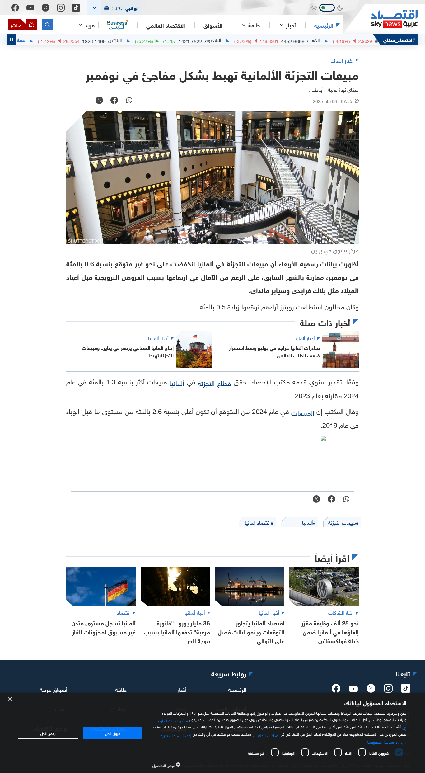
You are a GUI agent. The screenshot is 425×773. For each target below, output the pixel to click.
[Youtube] (30, 7)
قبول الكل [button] (112, 733)
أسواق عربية (53, 689)
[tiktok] (405, 690)
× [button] (10, 699)
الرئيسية (324, 25)
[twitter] (371, 690)
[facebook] (336, 690)
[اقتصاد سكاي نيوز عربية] (380, 19)
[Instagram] (60, 7)
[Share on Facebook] (114, 101)
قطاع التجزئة (214, 382)
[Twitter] (45, 7)
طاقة (121, 689)
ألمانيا (177, 382)
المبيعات (302, 412)
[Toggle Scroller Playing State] (11, 39)
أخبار (181, 689)
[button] (114, 7)
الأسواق (212, 25)
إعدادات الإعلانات (266, 735)
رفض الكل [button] (48, 733)
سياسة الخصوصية (380, 741)
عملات (36, 39)
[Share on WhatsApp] (129, 101)
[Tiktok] (76, 7)
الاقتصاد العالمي (165, 25)
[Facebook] (15, 7)
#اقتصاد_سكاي (399, 39)
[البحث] (47, 24)
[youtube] (353, 689)
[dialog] (212, 733)
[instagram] (388, 690)
